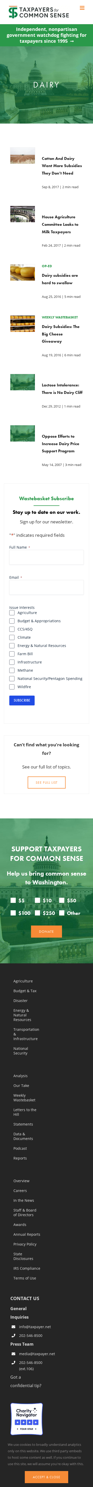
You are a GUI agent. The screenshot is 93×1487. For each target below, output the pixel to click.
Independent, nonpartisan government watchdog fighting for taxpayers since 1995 (47, 35)
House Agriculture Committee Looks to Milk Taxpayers (60, 224)
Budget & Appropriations (39, 620)
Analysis (20, 1076)
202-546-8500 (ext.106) (30, 1365)
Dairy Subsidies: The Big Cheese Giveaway (61, 334)
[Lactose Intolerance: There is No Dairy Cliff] (22, 378)
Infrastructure (30, 662)
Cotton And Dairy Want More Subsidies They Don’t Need (62, 166)
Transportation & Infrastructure (26, 1034)
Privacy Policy (24, 1244)
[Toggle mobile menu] (82, 8)
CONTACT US (24, 1298)
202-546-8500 (30, 1335)
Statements (23, 1124)
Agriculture (27, 612)
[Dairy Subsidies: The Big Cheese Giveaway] (22, 319)
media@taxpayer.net (31, 1353)
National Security (20, 1051)
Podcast (20, 1148)
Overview (21, 1181)
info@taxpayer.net (31, 1326)
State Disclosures (23, 1256)
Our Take (21, 1085)
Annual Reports (26, 1234)
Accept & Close (46, 1477)
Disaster (20, 1000)
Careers (20, 1190)
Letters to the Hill (24, 1112)
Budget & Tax (24, 991)
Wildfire (24, 686)
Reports (20, 1158)
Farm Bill (25, 653)
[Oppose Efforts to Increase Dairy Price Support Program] (22, 429)
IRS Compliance (26, 1268)
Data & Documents (23, 1136)
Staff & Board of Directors (24, 1212)
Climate (24, 637)
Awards (19, 1224)
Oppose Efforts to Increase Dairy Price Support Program (60, 444)
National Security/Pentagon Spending (50, 678)
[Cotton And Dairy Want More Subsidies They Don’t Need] (22, 151)
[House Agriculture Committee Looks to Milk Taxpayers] (22, 210)
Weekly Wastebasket (24, 1097)
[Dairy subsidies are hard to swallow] (22, 268)
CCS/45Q (25, 629)
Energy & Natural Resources (42, 645)
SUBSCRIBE (22, 700)
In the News (23, 1200)
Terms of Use (24, 1278)
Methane (25, 670)
